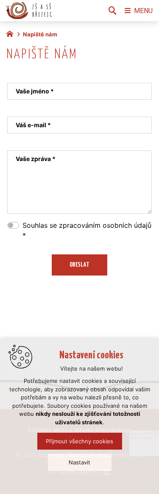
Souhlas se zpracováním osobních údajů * (86, 230)
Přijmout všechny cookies (79, 441)
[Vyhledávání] (112, 10)
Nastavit (79, 462)
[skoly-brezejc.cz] (11, 33)
